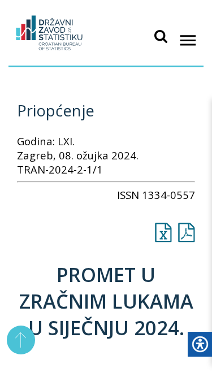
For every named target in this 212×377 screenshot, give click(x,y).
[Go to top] (21, 340)
